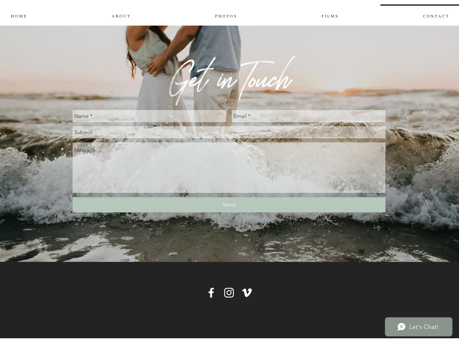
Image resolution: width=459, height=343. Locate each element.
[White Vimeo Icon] (246, 292)
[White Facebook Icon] (211, 292)
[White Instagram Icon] (229, 292)
